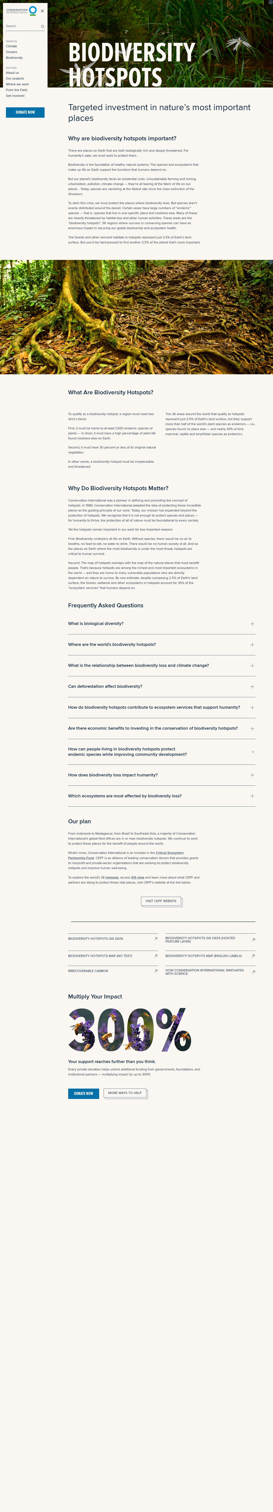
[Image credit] (271, 2)
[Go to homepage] (21, 11)
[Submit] (42, 26)
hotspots (112, 877)
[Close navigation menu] (42, 11)
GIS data (137, 877)
